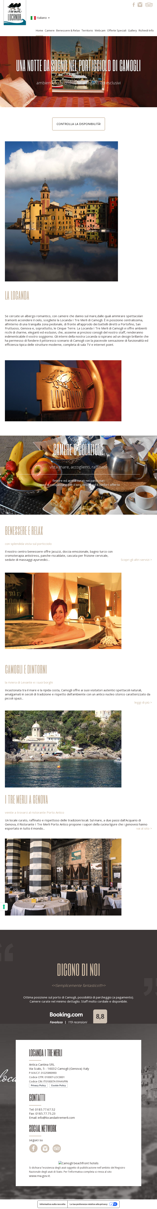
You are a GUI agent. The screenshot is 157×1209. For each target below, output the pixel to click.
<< (54, 985)
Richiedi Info (146, 30)
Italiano (42, 18)
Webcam (100, 30)
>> (103, 985)
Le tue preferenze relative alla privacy (89, 1204)
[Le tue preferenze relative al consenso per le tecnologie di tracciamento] (4, 907)
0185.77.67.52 (45, 1109)
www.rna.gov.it (39, 1176)
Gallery (132, 30)
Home (39, 30)
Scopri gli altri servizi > (136, 560)
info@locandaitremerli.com (56, 1117)
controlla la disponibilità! (79, 124)
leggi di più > (143, 702)
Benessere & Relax (68, 30)
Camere (50, 30)
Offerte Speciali (116, 30)
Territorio (87, 30)
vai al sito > (144, 828)
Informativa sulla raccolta (52, 1204)
